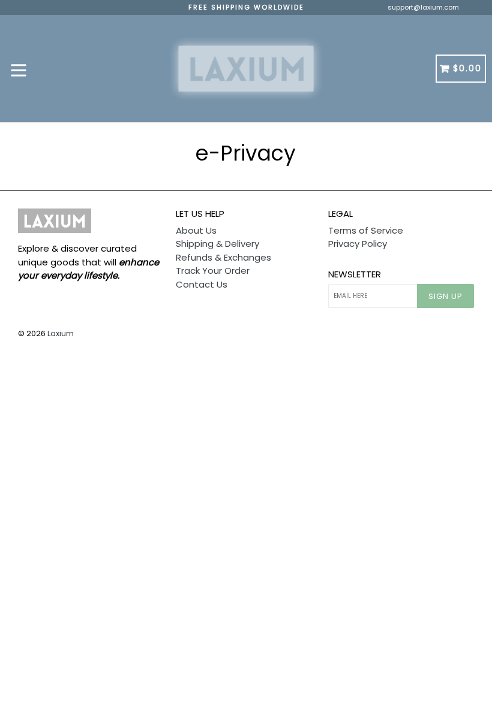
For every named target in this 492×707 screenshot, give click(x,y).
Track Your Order (213, 270)
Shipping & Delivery (217, 243)
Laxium (60, 333)
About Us (196, 230)
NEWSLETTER (354, 274)
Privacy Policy (357, 243)
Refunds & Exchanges (223, 257)
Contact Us (201, 284)
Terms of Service (365, 230)
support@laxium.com (423, 7)
